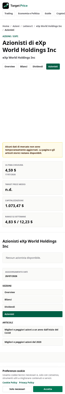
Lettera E (28, 26)
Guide (48, 13)
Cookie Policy (10, 382)
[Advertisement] (32, 106)
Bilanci (23, 66)
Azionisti (53, 66)
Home (6, 26)
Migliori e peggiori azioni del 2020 (23, 341)
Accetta (48, 389)
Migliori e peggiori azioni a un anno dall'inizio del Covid (31, 331)
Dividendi (38, 66)
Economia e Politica (28, 13)
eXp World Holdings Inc (49, 26)
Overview (10, 66)
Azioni (16, 26)
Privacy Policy (26, 382)
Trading (9, 13)
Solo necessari (17, 389)
